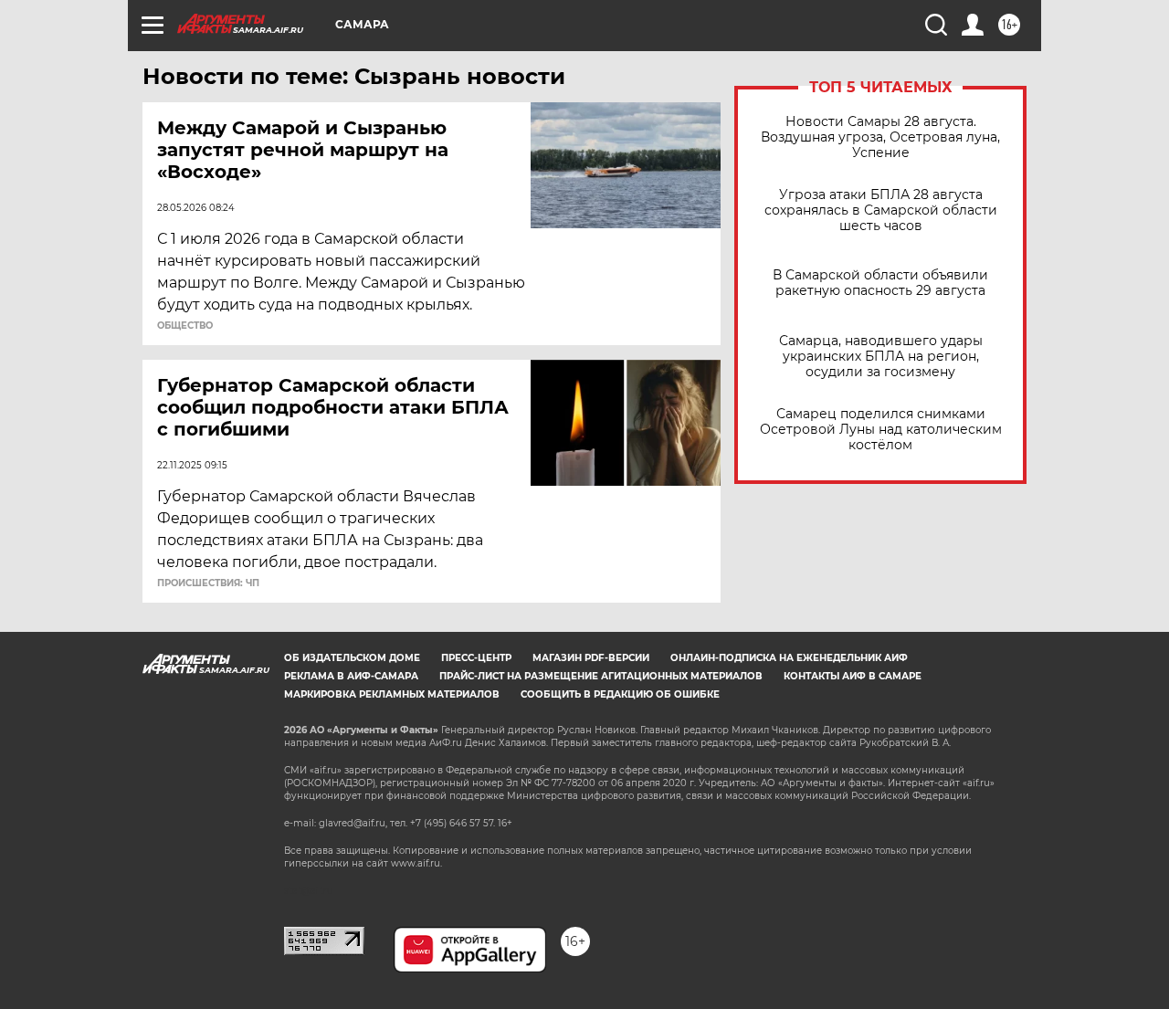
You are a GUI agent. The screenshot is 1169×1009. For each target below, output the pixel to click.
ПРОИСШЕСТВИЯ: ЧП (208, 583)
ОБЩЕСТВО (185, 326)
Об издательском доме (352, 658)
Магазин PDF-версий (590, 658)
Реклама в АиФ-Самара (351, 676)
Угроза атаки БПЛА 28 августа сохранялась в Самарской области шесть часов (880, 210)
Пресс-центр (476, 658)
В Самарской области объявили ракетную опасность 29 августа (880, 283)
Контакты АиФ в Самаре (853, 676)
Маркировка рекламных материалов (392, 694)
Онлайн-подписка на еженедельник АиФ (789, 658)
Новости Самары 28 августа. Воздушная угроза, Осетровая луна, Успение (880, 137)
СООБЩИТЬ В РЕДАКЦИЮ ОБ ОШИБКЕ (620, 694)
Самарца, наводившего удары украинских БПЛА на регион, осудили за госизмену (881, 356)
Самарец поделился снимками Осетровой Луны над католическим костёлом (881, 429)
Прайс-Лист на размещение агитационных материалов (601, 676)
